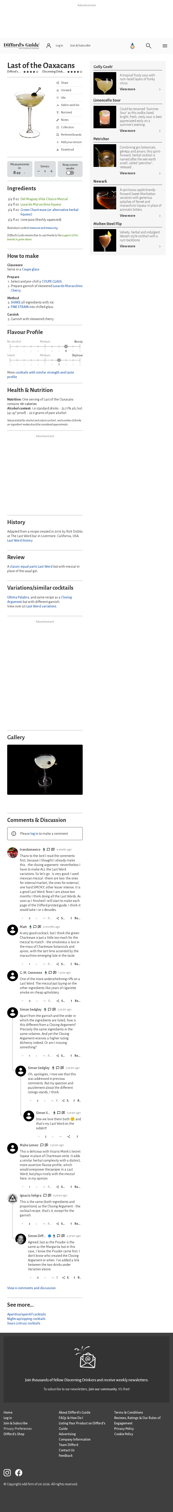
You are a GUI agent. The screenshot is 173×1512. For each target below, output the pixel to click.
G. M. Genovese (31, 972)
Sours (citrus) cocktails (23, 1323)
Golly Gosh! (103, 67)
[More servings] (51, 171)
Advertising (67, 1434)
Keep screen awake (70, 166)
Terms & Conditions (128, 1412)
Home (8, 1412)
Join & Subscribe (15, 1423)
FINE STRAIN (20, 307)
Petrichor (101, 139)
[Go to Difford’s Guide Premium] (132, 46)
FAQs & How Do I (71, 1418)
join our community (103, 1389)
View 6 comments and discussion (31, 1288)
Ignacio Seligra (30, 1195)
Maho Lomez (29, 1145)
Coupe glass (30, 269)
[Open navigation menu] (165, 46)
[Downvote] (36, 918)
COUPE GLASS (52, 281)
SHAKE (15, 302)
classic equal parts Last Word (31, 566)
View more (127, 89)
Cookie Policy (123, 1434)
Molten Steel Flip (107, 224)
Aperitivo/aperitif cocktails (26, 1314)
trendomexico (30, 849)
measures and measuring (44, 228)
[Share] (69, 1136)
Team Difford (68, 1445)
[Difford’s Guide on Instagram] (9, 1473)
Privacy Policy (124, 1428)
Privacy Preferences (18, 1428)
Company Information (75, 1439)
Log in (8, 1418)
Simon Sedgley (30, 1009)
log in (34, 833)
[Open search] (149, 46)
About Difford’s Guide (74, 1412)
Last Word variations (41, 606)
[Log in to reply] (61, 1136)
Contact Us (67, 1450)
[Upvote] (22, 918)
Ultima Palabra (18, 597)
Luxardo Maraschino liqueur (40, 204)
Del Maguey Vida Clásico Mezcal (44, 199)
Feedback (66, 1455)
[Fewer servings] (38, 171)
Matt (23, 927)
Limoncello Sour (107, 100)
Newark (100, 181)
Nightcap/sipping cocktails (26, 1319)
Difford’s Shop (14, 1434)
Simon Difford (37, 1236)
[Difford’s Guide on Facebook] (20, 1473)
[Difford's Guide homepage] (22, 46)
